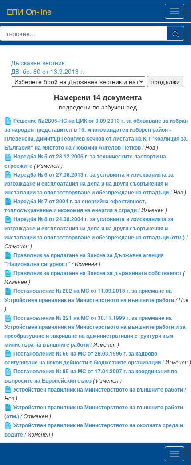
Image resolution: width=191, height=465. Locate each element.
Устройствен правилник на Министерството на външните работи (98, 389)
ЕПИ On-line (29, 11)
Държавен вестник (37, 62)
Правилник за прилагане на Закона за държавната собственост (97, 273)
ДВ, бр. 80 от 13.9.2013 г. (47, 71)
